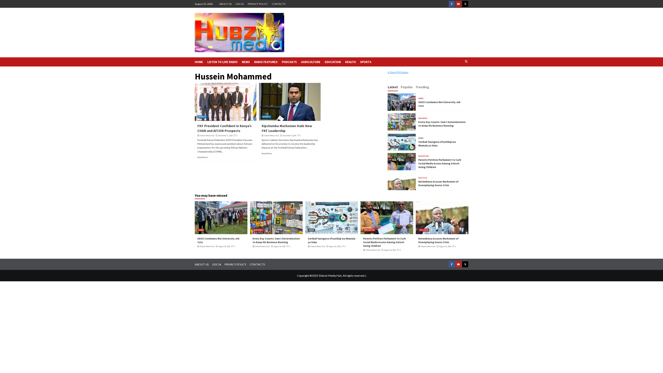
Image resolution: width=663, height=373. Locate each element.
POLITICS (422, 178)
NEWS (246, 62)
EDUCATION (333, 62)
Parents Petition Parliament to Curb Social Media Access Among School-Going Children (439, 163)
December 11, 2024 (225, 135)
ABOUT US (225, 3)
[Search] (466, 62)
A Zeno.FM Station (398, 72)
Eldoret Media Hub (207, 135)
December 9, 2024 (289, 135)
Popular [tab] (407, 87)
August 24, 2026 (224, 246)
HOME (199, 62)
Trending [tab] (422, 87)
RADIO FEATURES (266, 62)
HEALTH (350, 62)
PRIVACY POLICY (258, 3)
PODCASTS (289, 62)
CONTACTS (278, 3)
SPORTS (365, 62)
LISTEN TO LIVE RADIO (222, 62)
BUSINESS (422, 118)
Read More (202, 157)
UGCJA (240, 3)
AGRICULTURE (310, 62)
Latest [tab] (393, 87)
